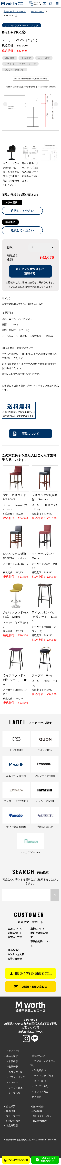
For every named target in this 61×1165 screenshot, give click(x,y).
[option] (30, 102)
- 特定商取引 (11, 1125)
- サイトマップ (12, 1115)
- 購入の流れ (37, 1106)
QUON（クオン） (14, 69)
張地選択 (26, 58)
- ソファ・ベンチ (14, 1077)
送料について (37, 928)
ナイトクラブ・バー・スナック (21, 25)
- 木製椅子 (11, 1061)
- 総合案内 (36, 1111)
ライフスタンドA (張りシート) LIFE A (15, 680)
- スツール (11, 1082)
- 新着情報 (10, 1111)
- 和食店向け (38, 1070)
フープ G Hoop (42, 675)
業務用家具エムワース (15, 11)
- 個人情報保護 (39, 1120)
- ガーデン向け (39, 1086)
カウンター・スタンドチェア (20, 63)
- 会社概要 (10, 1106)
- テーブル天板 (13, 1087)
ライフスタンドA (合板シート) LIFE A (44, 617)
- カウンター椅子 (14, 1071)
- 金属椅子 (11, 1066)
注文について (15, 928)
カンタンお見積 (16, 954)
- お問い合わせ (12, 1120)
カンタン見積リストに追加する (29, 271)
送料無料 (9, 58)
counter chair (37, 11)
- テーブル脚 (12, 1092)
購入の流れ (13, 950)
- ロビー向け (38, 1081)
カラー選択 (44, 58)
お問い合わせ (15, 958)
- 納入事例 (35, 1096)
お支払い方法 (15, 937)
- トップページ (12, 1050)
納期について (15, 932)
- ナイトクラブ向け (41, 1075)
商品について (30, 433)
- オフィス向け (39, 1091)
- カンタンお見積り (41, 1115)
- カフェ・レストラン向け (43, 1063)
